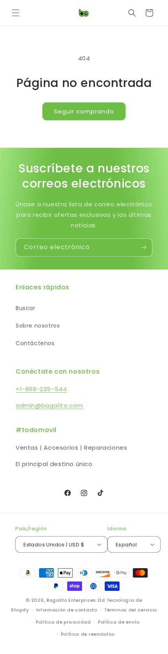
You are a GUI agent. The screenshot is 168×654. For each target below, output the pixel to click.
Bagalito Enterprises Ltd (75, 600)
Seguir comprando (84, 111)
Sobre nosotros (38, 326)
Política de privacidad (63, 622)
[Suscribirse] (143, 247)
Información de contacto (66, 610)
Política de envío (118, 622)
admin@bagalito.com (49, 405)
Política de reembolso (88, 634)
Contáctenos (35, 343)
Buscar (26, 308)
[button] (15, 12)
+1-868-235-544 (41, 389)
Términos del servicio (130, 610)
